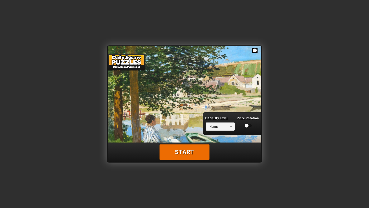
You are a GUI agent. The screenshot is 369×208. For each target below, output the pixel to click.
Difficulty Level (216, 118)
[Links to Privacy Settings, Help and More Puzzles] (255, 50)
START (184, 152)
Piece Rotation (248, 118)
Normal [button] (214, 126)
